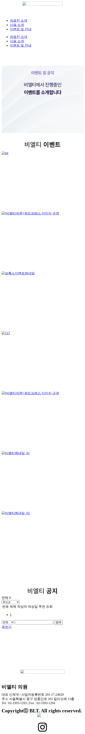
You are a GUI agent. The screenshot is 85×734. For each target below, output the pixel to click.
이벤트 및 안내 (20, 29)
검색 (58, 622)
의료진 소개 (18, 20)
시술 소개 (17, 25)
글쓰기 (7, 627)
